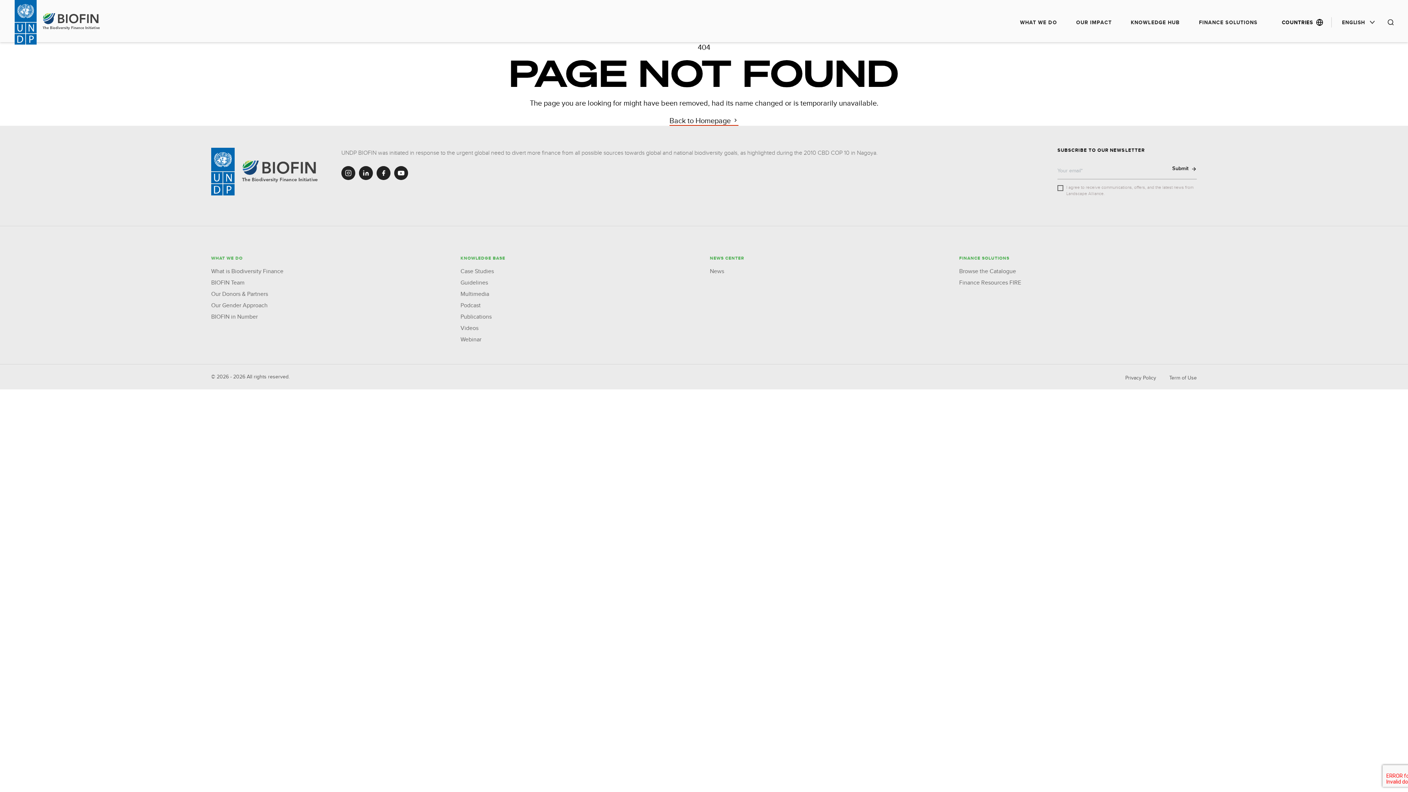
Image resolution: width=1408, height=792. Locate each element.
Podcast (471, 305)
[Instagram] (348, 173)
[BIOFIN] (280, 172)
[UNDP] (223, 171)
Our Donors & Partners (239, 294)
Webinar (471, 339)
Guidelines (474, 282)
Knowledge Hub (1155, 22)
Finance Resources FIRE (990, 282)
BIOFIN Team (228, 282)
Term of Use (1183, 377)
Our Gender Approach (239, 305)
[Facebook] (383, 173)
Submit (1180, 168)
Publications (476, 316)
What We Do (1038, 22)
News (717, 271)
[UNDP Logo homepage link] (26, 22)
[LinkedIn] (366, 173)
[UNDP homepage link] (72, 21)
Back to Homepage (701, 120)
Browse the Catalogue (987, 271)
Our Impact (1094, 22)
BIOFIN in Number (234, 316)
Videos (469, 328)
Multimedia (475, 294)
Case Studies (477, 271)
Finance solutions (1228, 22)
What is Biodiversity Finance (247, 271)
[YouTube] (401, 173)
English (1353, 22)
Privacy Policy (1140, 377)
